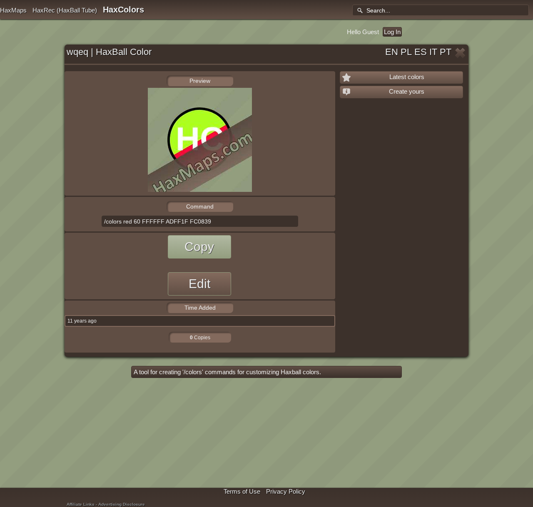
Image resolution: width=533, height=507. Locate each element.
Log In (392, 31)
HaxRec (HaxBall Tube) (64, 10)
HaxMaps (13, 10)
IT (433, 52)
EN (391, 52)
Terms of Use (242, 491)
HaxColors (123, 9)
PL (406, 52)
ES (420, 52)
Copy (199, 247)
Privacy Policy (285, 491)
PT (445, 52)
